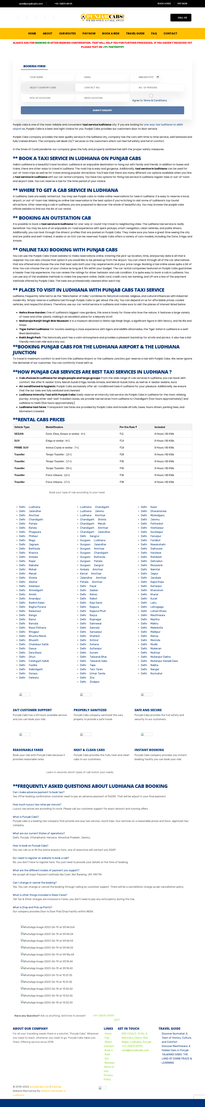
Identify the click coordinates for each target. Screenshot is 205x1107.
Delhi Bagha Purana (32, 606)
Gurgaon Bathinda (92, 556)
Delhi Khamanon (152, 590)
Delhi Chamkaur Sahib (34, 644)
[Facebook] (14, 18)
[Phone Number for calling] (102, 1103)
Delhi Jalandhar (30, 511)
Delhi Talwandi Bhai (93, 656)
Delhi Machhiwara (153, 615)
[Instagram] (32, 18)
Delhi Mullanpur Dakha (156, 656)
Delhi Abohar (28, 581)
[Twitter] (23, 18)
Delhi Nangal (150, 669)
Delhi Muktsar (150, 652)
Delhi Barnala (28, 623)
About (47, 33)
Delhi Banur (27, 619)
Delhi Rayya (88, 615)
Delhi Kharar (149, 594)
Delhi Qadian (89, 590)
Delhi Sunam (89, 652)
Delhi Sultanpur (91, 648)
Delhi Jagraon (29, 544)
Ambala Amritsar (91, 569)
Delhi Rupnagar (90, 619)
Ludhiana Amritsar (92, 515)
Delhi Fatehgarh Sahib (34, 661)
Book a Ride (110, 33)
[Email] (163, 1095)
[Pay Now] (143, 1103)
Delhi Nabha (149, 665)
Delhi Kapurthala (152, 581)
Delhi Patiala (28, 523)
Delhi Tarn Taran (91, 669)
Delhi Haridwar (151, 552)
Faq (154, 33)
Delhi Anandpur (30, 598)
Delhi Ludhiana (29, 507)
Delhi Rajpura (89, 606)
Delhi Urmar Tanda (92, 673)
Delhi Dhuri (27, 656)
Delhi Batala (28, 527)
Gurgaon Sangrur (92, 565)
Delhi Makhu (149, 623)
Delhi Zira (87, 677)
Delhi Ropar (27, 561)
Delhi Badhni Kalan (32, 602)
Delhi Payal (88, 586)
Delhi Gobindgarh (31, 669)
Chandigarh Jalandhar (95, 531)
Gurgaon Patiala (91, 561)
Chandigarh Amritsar (94, 527)
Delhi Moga (27, 540)
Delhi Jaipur (149, 573)
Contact (170, 33)
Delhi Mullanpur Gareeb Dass (159, 661)
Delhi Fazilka (28, 665)
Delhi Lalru (149, 602)
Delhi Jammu (150, 519)
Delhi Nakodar (29, 565)
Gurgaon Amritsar (92, 548)
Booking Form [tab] (34, 66)
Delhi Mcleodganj (152, 515)
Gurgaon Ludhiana (92, 540)
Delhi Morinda (150, 640)
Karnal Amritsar (91, 573)
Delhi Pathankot (152, 523)
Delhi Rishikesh (151, 556)
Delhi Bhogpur (29, 631)
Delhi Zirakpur (90, 681)
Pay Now (88, 33)
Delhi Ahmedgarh (31, 590)
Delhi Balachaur (30, 611)
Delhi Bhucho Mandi (32, 636)
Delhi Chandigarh (31, 519)
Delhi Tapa (87, 665)
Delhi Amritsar (29, 515)
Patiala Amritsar (91, 581)
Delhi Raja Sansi (91, 602)
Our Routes (67, 33)
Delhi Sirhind (89, 640)
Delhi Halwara (29, 677)
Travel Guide (135, 33)
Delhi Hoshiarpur (152, 527)
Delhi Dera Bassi (30, 652)
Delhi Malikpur (150, 631)
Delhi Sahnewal (91, 623)
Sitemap (56, 1086)
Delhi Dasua (27, 648)
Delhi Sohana (89, 644)
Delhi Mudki (149, 644)
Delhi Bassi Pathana (32, 627)
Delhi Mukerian (151, 648)
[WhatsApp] (20, 1103)
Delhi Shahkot (90, 636)
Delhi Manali (28, 573)
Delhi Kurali (149, 598)
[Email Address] (61, 1103)
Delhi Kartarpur (151, 586)
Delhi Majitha (150, 619)
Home (32, 33)
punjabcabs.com (39, 1086)
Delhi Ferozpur (151, 536)
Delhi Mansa (149, 636)
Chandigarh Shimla (93, 519)
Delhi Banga (28, 615)
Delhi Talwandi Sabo (93, 661)
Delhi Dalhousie (151, 548)
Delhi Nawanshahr (153, 544)
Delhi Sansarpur (91, 631)
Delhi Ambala (28, 556)
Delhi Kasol (149, 507)
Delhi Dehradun (152, 561)
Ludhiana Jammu (92, 511)
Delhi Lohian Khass (153, 611)
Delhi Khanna (28, 552)
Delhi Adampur (29, 586)
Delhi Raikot (88, 598)
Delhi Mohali (28, 569)
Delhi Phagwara (30, 531)
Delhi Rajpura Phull (93, 611)
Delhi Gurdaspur (152, 531)
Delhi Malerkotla (152, 627)
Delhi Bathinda (29, 548)
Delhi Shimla (28, 577)
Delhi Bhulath (29, 640)
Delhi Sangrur (89, 536)
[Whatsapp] (49, 18)
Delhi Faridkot (150, 540)
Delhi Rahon (88, 594)
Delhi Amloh (28, 594)
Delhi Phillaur (28, 536)
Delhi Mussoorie (152, 565)
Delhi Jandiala (151, 577)
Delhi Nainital (150, 569)
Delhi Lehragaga (152, 606)
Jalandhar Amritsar (93, 577)
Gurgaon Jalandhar (93, 544)
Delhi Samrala (89, 627)
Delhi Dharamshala (153, 511)
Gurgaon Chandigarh (94, 552)
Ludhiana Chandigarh (94, 507)
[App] (184, 1103)
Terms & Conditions (155, 100)
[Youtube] (41, 18)
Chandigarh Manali (93, 523)
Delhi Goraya (28, 673)
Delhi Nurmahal (151, 673)
